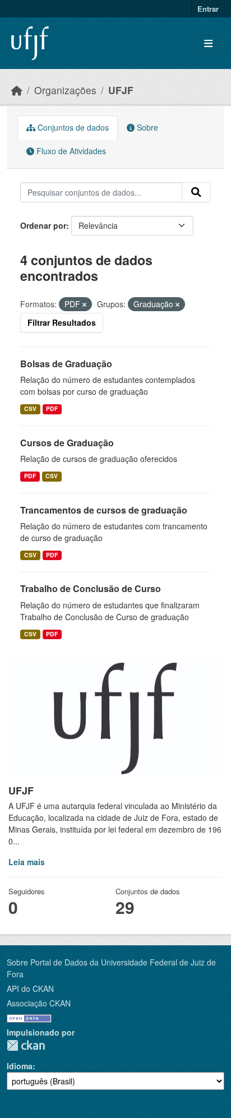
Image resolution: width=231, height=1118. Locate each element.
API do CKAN (30, 988)
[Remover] (84, 304)
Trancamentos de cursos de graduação (103, 509)
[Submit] (196, 192)
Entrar (208, 8)
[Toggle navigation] (208, 43)
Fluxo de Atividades (70, 150)
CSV (30, 408)
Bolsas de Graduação (66, 363)
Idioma (20, 1065)
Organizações (65, 90)
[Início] (16, 90)
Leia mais (26, 861)
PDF (52, 408)
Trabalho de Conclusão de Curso (90, 588)
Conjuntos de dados (72, 127)
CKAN (26, 1045)
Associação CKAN (39, 1003)
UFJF (120, 90)
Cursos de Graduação (67, 442)
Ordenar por (43, 225)
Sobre (146, 127)
